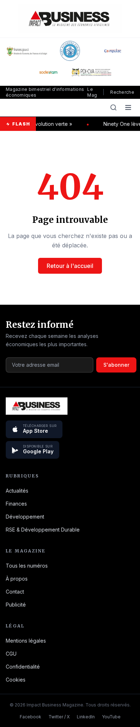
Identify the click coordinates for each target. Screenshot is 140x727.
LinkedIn (86, 716)
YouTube (111, 716)
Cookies (15, 680)
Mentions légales (26, 641)
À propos (17, 579)
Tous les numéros (27, 566)
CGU (11, 654)
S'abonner (116, 365)
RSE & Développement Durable (43, 529)
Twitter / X (59, 716)
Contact (15, 592)
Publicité (16, 605)
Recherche (122, 92)
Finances (16, 504)
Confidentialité (23, 667)
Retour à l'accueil (70, 265)
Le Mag (92, 92)
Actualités (17, 491)
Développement (25, 517)
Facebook (30, 716)
